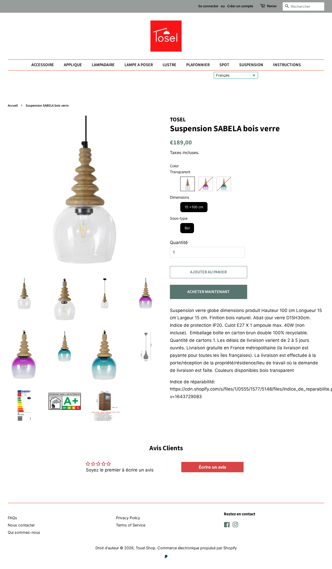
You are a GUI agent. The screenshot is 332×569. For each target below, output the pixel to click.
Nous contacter (21, 525)
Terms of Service (130, 525)
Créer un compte (240, 6)
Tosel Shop (145, 548)
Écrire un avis (212, 467)
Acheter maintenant (208, 292)
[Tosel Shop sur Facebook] (227, 525)
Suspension (251, 65)
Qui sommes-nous (24, 532)
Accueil (13, 105)
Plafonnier (198, 65)
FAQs (12, 518)
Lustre (169, 65)
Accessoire (42, 65)
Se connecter (208, 6)
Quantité (179, 242)
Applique (73, 65)
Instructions (287, 65)
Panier (272, 6)
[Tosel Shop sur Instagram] (235, 525)
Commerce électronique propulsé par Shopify (197, 548)
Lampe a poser (139, 65)
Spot (224, 65)
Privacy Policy (128, 518)
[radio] (187, 184)
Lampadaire (103, 65)
